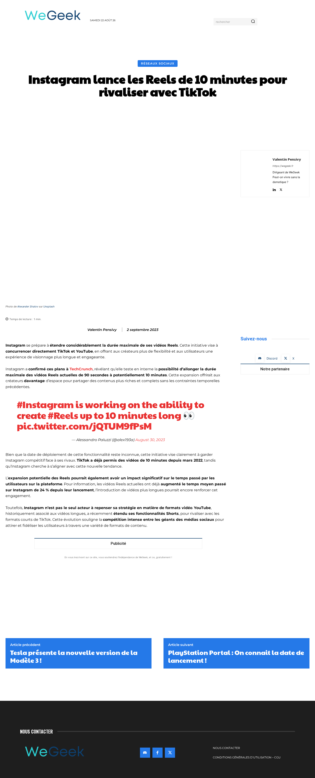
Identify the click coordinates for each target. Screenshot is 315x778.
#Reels (63, 415)
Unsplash (49, 306)
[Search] (253, 21)
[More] (235, 111)
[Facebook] (277, 138)
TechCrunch (81, 369)
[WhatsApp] (309, 138)
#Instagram (45, 404)
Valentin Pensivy (102, 330)
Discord (272, 358)
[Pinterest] (298, 138)
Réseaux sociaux (157, 63)
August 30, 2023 (150, 440)
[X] (288, 138)
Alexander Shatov (27, 306)
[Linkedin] (274, 188)
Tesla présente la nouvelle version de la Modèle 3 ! (73, 656)
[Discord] (260, 358)
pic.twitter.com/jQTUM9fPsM (84, 425)
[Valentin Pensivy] (82, 329)
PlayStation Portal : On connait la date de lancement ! (236, 656)
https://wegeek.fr (283, 166)
